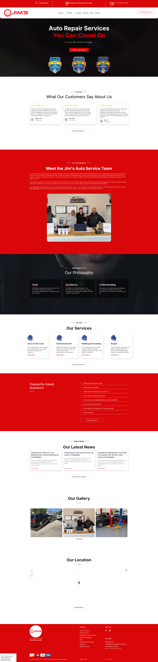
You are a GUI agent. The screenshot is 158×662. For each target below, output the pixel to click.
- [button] (32, 572)
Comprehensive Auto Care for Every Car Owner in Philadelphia (78, 454)
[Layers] (126, 570)
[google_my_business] (109, 630)
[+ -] (79, 584)
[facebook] (106, 630)
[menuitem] (61, 13)
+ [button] (32, 570)
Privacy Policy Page (5, 660)
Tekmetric (64, 659)
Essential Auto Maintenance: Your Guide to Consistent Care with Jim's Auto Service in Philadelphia (112, 455)
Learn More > (31, 355)
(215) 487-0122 (34, 188)
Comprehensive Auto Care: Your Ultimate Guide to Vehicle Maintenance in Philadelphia (45, 455)
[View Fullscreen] (32, 576)
